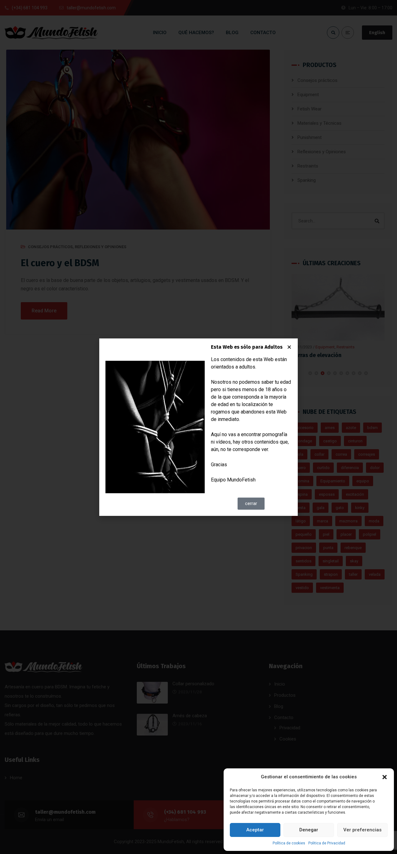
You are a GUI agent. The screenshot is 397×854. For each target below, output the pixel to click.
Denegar (308, 830)
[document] (198, 427)
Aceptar (255, 830)
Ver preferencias (362, 830)
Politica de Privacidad (326, 843)
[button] (384, 777)
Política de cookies (289, 843)
